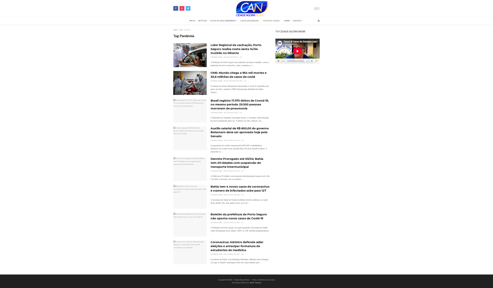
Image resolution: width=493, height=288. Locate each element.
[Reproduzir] (278, 61)
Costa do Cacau (271, 21)
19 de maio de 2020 (231, 112)
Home (175, 30)
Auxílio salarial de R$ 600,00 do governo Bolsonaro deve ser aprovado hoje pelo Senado (240, 132)
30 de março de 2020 (232, 140)
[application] (297, 51)
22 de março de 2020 (232, 254)
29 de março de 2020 (232, 171)
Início (192, 21)
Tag (180, 30)
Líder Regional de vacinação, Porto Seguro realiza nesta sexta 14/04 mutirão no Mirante (236, 49)
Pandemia (187, 30)
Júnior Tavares (255, 282)
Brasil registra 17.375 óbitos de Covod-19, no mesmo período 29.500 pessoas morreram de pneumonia (240, 104)
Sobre (287, 21)
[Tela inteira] (316, 61)
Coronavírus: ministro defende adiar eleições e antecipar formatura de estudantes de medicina (237, 246)
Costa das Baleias (249, 21)
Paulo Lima (218, 57)
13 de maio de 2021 (231, 57)
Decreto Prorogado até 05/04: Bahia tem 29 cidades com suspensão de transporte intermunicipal (237, 163)
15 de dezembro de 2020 (233, 81)
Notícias (202, 21)
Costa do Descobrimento (223, 21)
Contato (297, 21)
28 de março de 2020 (232, 222)
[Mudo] (312, 61)
